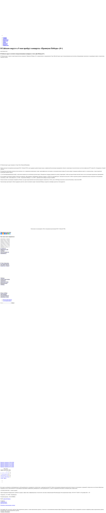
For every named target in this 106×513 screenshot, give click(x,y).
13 (4, 474)
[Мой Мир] (4, 233)
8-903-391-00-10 (3, 503)
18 (1, 475)
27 (4, 476)
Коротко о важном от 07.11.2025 (7, 466)
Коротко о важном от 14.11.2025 (7, 465)
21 (5, 475)
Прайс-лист (5, 40)
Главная (5, 37)
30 (8, 476)
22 (7, 475)
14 (5, 474)
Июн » (5, 478)
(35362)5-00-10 (3, 502)
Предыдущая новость (7, 299)
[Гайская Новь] (53, 6)
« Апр (1, 478)
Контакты (5, 44)
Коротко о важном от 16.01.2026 (7, 462)
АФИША (5, 38)
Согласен (2, 511)
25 (1, 476)
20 (4, 475)
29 (7, 476)
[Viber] (6, 233)
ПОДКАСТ (5, 43)
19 (2, 475)
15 (7, 474)
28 (5, 476)
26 (2, 476)
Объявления (5, 39)
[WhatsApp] (8, 233)
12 (2, 474)
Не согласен (7, 511)
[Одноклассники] (3, 233)
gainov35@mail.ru (6, 498)
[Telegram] (10, 233)
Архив (4, 42)
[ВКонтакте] (1, 233)
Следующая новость (7, 300)
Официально (6, 45)
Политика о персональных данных (7, 505)
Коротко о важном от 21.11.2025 (7, 463)
